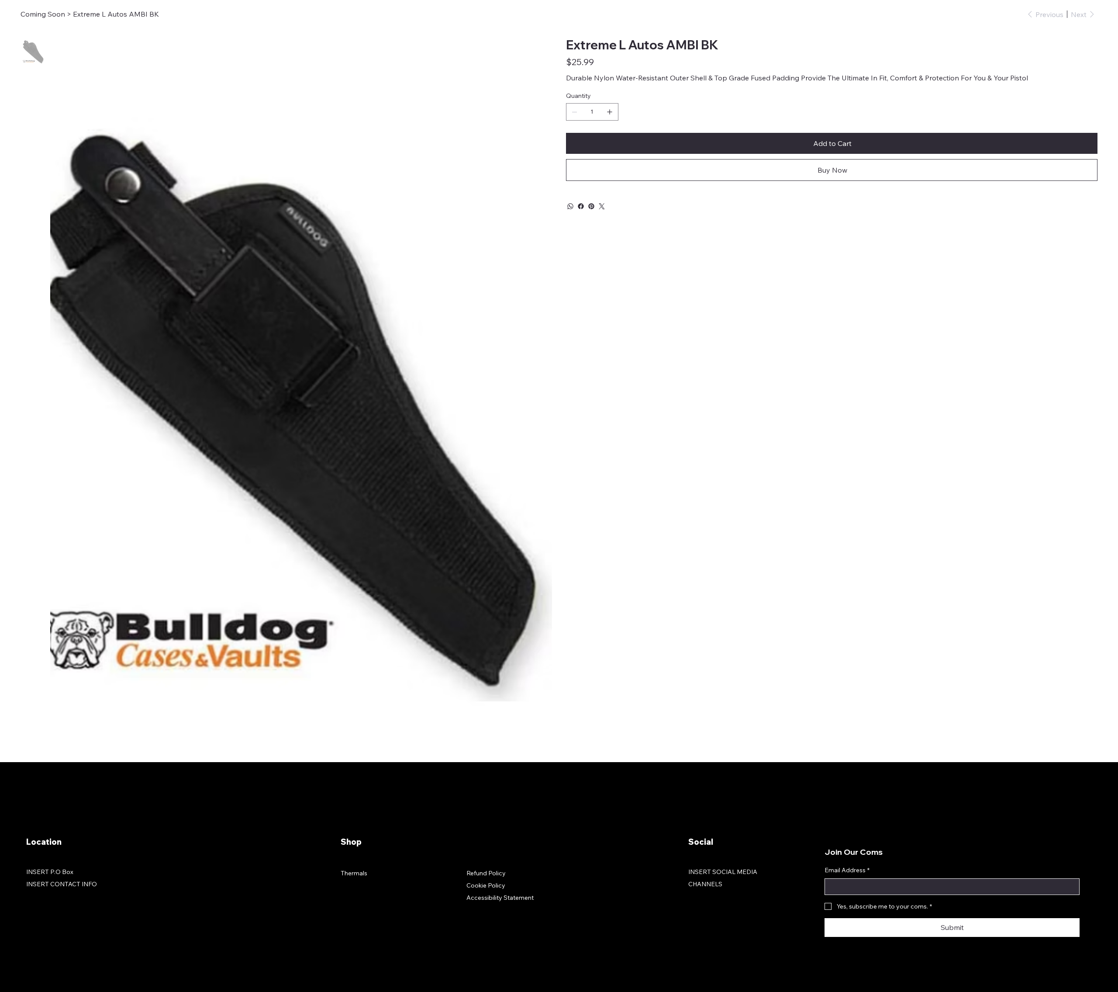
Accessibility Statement (500, 898)
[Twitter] (601, 206)
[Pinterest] (591, 206)
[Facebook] (580, 206)
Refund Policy (486, 873)
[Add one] (609, 112)
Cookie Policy (485, 885)
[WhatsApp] (570, 206)
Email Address (847, 870)
